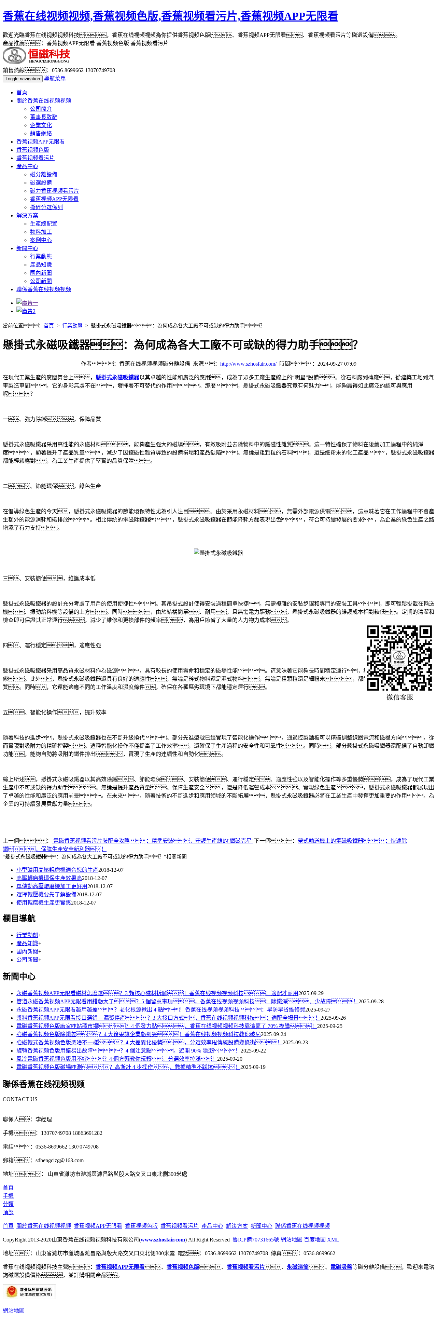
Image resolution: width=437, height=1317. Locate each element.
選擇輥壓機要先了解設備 (46, 894)
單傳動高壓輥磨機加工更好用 (51, 886)
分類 (8, 1204)
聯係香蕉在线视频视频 (43, 289)
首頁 (21, 92)
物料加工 (41, 232)
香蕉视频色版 (32, 150)
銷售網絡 (41, 133)
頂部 (8, 1212)
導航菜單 (55, 78)
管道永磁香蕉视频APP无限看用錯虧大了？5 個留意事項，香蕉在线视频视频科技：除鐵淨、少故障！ (187, 1001)
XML (333, 1240)
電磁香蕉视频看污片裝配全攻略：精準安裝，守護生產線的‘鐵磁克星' (152, 841)
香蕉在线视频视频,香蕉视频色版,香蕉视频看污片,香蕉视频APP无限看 (170, 16)
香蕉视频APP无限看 (40, 142)
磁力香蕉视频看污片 (54, 191)
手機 (8, 1196)
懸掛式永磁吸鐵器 (117, 377)
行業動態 (41, 256)
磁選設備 (41, 183)
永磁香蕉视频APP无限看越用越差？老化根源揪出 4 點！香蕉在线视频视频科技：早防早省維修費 (160, 1010)
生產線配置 (43, 224)
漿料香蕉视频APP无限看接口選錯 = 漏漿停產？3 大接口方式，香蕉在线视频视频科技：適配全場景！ (168, 1018)
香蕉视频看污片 (35, 158)
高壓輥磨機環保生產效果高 (49, 878)
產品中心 (27, 166)
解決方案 (27, 215)
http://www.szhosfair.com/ (248, 364)
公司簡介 (41, 109)
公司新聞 (41, 281)
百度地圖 (315, 1240)
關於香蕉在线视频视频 (43, 101)
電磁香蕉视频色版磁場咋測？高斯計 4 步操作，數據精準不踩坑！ (128, 1067)
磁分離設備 (43, 174)
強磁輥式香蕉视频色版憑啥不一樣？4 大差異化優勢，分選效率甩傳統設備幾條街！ (149, 1042)
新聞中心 (27, 248)
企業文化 (41, 125)
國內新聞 (41, 273)
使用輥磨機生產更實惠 (43, 903)
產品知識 (41, 265)
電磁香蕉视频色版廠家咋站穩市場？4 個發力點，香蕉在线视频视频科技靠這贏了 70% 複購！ (166, 1026)
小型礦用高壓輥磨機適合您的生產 (57, 870)
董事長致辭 (43, 117)
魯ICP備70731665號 (255, 1240)
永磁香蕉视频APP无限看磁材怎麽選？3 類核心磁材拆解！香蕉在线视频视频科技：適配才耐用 (157, 993)
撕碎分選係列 (46, 207)
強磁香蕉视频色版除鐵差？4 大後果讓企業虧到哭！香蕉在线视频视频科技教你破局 (138, 1034)
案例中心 (41, 240)
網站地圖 (291, 1240)
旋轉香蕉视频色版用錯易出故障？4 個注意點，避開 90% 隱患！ (128, 1051)
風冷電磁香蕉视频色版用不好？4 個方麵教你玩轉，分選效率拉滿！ (116, 1059)
